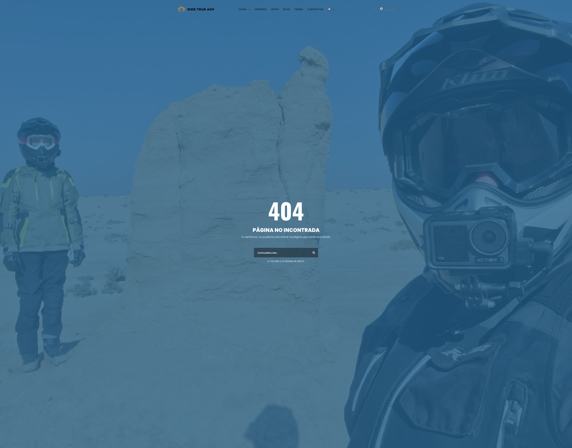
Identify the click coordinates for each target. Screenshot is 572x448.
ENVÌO (275, 9)
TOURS (242, 9)
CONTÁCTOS (315, 9)
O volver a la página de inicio (286, 261)
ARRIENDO (261, 9)
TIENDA (298, 9)
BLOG (286, 9)
